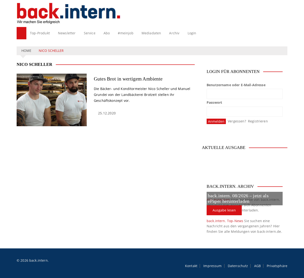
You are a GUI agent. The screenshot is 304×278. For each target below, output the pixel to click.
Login (192, 33)
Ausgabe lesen (224, 210)
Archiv (174, 33)
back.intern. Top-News (225, 221)
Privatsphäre (277, 266)
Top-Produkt (40, 33)
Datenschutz (238, 266)
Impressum (212, 266)
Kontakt (191, 266)
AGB (257, 266)
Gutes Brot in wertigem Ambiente (128, 79)
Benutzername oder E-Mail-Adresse (236, 85)
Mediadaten (151, 33)
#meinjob (125, 33)
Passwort (214, 102)
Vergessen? (237, 121)
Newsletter (67, 33)
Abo (107, 33)
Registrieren (258, 121)
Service (89, 33)
